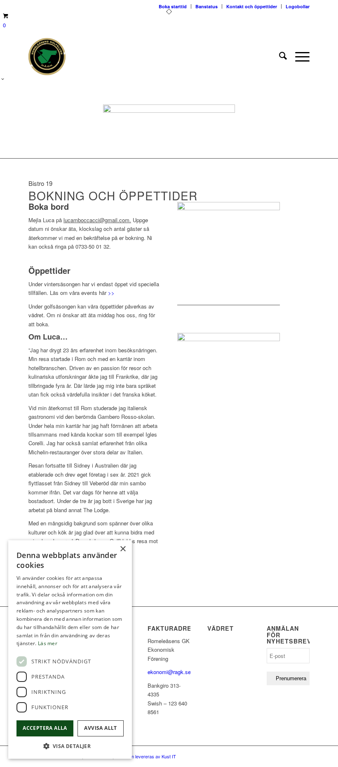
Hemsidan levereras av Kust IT (145, 756)
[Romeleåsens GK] (47, 56)
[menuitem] (279, 56)
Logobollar (298, 6)
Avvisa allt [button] (100, 727)
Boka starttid (173, 6)
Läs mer (47, 643)
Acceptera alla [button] (45, 727)
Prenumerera (291, 678)
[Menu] (298, 56)
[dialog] (70, 649)
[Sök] (279, 56)
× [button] (123, 549)
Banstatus (206, 6)
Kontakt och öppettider (251, 6)
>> (111, 293)
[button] (70, 746)
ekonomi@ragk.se (169, 672)
